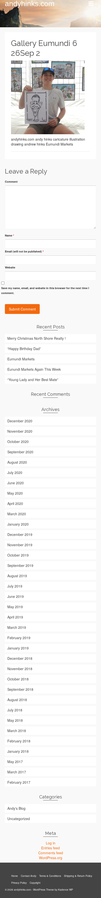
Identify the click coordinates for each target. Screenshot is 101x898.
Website (10, 267)
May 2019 (15, 606)
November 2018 (19, 668)
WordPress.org (50, 857)
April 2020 (15, 503)
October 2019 (18, 555)
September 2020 (20, 451)
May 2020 (15, 493)
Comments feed (50, 852)
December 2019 (19, 534)
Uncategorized (18, 818)
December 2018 (19, 658)
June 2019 (15, 596)
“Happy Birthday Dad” (24, 348)
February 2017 (18, 782)
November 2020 (19, 431)
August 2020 (17, 462)
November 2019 (19, 544)
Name (9, 235)
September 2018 (20, 689)
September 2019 (20, 565)
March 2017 (16, 771)
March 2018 (16, 730)
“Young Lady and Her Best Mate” (32, 379)
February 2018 (18, 740)
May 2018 (15, 720)
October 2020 (18, 441)
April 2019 (15, 617)
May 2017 (15, 761)
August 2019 (17, 575)
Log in (50, 842)
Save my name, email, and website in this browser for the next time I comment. (45, 290)
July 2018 (14, 709)
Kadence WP (65, 889)
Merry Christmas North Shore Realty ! (36, 338)
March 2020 (16, 513)
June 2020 (15, 482)
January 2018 (18, 751)
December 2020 (19, 420)
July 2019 (14, 586)
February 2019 (18, 637)
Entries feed (50, 847)
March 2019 (16, 627)
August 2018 (17, 699)
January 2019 (18, 648)
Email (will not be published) (24, 251)
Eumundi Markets (21, 358)
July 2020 (14, 472)
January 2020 (18, 524)
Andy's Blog (16, 808)
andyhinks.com (29, 3)
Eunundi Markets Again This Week (34, 369)
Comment (11, 181)
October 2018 (18, 679)
